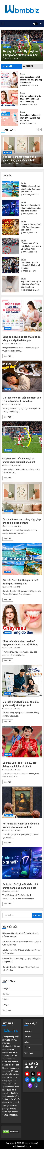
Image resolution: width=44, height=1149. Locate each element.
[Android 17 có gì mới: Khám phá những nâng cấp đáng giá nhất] (10, 208)
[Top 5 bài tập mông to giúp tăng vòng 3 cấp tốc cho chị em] (10, 284)
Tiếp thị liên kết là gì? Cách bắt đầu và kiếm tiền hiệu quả (29, 118)
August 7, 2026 (27, 85)
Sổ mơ (7, 389)
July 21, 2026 (28, 233)
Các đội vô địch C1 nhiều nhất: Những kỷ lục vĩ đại (30, 265)
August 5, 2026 (10, 709)
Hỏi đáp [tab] (9, 66)
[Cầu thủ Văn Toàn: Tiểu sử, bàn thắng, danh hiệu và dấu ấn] (22, 741)
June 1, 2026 (27, 271)
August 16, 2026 (10, 404)
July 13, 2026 (28, 252)
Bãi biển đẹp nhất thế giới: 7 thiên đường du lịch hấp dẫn (30, 189)
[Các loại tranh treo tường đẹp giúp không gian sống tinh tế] (22, 498)
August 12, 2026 (11, 163)
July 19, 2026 (27, 123)
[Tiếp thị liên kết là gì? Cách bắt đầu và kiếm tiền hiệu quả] (9, 117)
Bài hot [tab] (29, 66)
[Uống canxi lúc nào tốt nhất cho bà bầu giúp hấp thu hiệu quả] (22, 315)
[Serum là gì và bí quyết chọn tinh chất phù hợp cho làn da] (9, 98)
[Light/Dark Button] (35, 23)
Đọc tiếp (7, 356)
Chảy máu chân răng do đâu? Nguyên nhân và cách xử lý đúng (30, 80)
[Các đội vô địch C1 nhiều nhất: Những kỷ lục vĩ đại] (10, 265)
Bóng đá (7, 47)
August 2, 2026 (10, 830)
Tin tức (23, 183)
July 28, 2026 (27, 104)
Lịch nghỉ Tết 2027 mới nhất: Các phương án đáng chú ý (31, 227)
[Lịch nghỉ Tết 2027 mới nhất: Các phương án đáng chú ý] (10, 227)
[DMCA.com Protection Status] (11, 1131)
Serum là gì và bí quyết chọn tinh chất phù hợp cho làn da (30, 99)
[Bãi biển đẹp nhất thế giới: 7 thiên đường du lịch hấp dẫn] (10, 189)
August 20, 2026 (10, 344)
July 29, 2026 (28, 214)
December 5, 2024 (30, 290)
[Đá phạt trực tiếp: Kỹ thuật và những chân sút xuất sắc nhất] (22, 437)
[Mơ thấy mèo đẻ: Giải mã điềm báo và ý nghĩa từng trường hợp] (22, 376)
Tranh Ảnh (7, 152)
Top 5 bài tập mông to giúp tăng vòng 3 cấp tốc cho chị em (31, 284)
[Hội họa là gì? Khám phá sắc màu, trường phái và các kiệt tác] (22, 802)
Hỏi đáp (22, 74)
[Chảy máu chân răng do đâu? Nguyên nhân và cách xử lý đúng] (9, 79)
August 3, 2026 (10, 770)
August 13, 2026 (11, 58)
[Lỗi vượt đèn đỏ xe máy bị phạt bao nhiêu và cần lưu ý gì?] (10, 246)
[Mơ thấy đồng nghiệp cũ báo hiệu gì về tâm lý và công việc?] (22, 681)
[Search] (41, 23)
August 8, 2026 (29, 195)
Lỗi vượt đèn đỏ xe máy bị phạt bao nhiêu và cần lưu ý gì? (31, 246)
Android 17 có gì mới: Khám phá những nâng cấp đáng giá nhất (31, 208)
